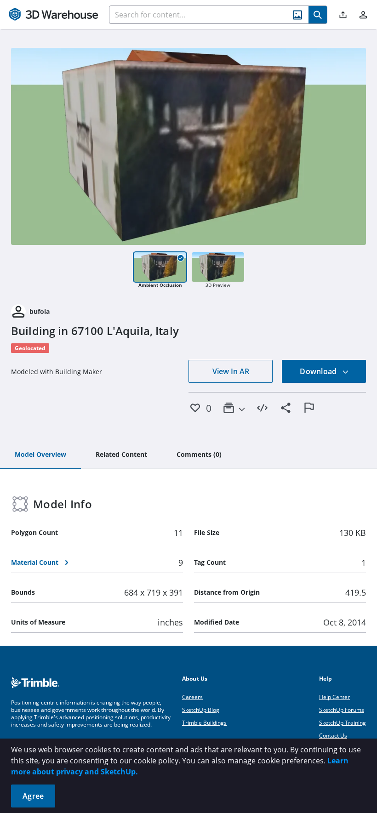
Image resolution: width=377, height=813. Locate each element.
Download (319, 371)
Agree (33, 796)
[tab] (40, 455)
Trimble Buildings (204, 723)
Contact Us (333, 735)
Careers (192, 697)
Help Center (334, 697)
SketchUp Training (342, 723)
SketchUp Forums (341, 710)
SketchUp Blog (200, 710)
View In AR (230, 371)
